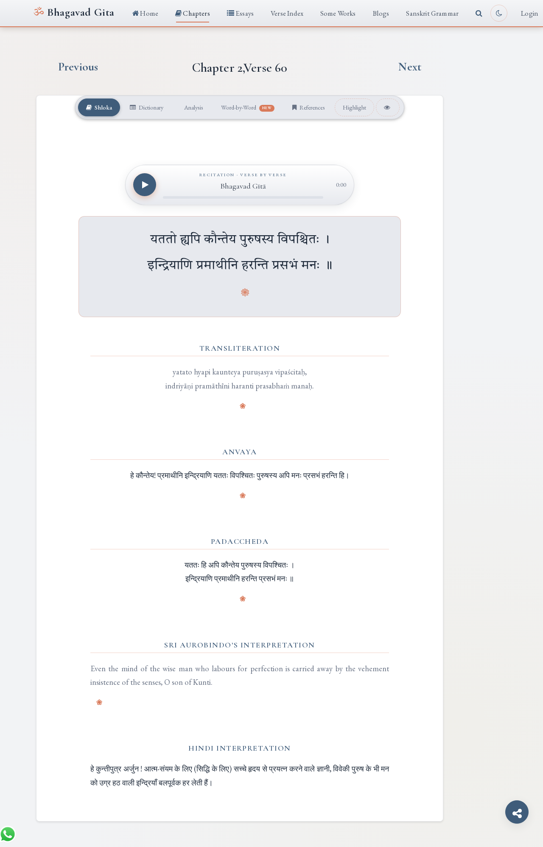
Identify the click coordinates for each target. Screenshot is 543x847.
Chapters (196, 13)
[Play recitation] (144, 184)
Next (409, 67)
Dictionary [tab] (150, 107)
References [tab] (311, 107)
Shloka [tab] (102, 107)
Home (148, 13)
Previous (78, 67)
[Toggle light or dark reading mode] (498, 13)
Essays (244, 13)
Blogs (381, 13)
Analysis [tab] (193, 107)
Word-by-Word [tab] (246, 107)
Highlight (354, 107)
